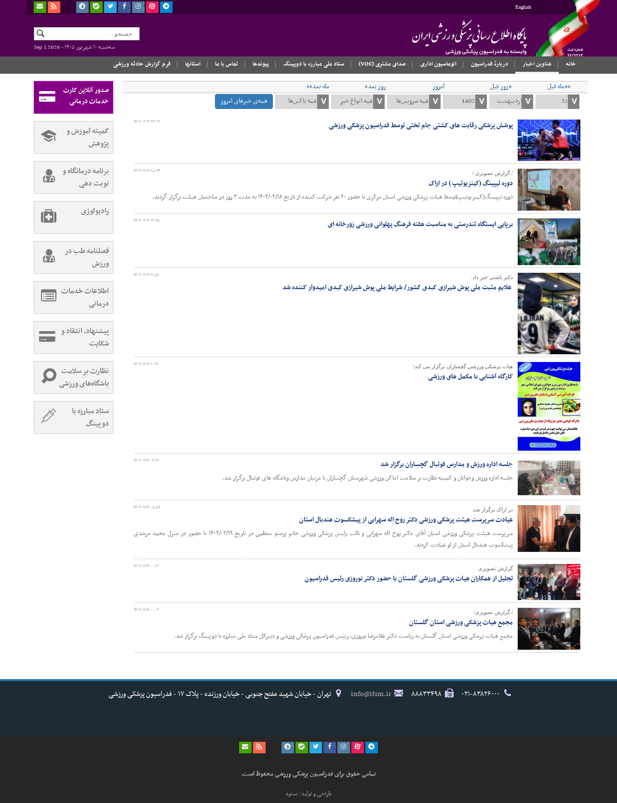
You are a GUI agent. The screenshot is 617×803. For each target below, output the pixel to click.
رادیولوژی (95, 211)
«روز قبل (500, 86)
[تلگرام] (166, 7)
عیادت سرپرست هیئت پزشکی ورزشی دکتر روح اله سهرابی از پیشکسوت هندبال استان (406, 519)
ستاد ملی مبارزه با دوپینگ (313, 64)
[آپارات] (152, 7)
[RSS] (54, 7)
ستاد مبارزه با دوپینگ (90, 417)
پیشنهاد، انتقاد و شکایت (85, 337)
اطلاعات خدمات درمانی (85, 297)
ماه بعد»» (318, 86)
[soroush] (82, 7)
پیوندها (261, 64)
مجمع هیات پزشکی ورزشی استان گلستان (461, 622)
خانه (571, 64)
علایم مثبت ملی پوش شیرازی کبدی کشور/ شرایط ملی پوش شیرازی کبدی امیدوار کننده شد (397, 287)
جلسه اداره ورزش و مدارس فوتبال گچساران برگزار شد (446, 464)
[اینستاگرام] (138, 7)
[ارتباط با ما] (40, 7)
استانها (193, 64)
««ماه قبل (559, 86)
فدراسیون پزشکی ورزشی (450, 37)
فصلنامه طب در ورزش (87, 257)
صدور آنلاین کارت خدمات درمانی (86, 96)
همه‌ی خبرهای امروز (244, 101)
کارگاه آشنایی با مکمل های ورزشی (470, 376)
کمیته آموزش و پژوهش (88, 137)
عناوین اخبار (537, 64)
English (523, 7)
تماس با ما (226, 64)
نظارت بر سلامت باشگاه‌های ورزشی (84, 377)
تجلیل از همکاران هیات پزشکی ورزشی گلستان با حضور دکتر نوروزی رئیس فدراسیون (409, 578)
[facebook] (124, 7)
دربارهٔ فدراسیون (489, 64)
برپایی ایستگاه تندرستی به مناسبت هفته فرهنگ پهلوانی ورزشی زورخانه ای (420, 224)
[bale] (96, 7)
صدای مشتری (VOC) (382, 64)
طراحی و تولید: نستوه (309, 794)
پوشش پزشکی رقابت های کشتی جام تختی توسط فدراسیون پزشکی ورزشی (421, 125)
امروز (438, 86)
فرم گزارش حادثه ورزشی (142, 64)
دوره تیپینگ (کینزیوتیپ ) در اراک (471, 183)
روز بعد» (375, 86)
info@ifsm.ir (371, 694)
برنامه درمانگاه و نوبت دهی (86, 177)
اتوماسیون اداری (438, 64)
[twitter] (110, 7)
